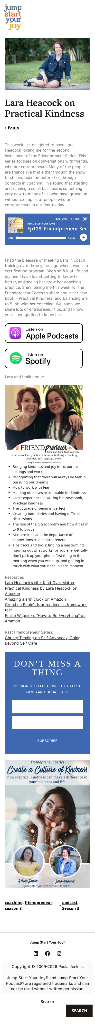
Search (47, 1001)
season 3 (13, 908)
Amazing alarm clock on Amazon (35, 599)
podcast (69, 902)
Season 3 (70, 908)
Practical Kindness (28, 503)
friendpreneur (38, 902)
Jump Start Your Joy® (48, 942)
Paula (13, 128)
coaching (14, 902)
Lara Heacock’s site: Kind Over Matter (40, 582)
